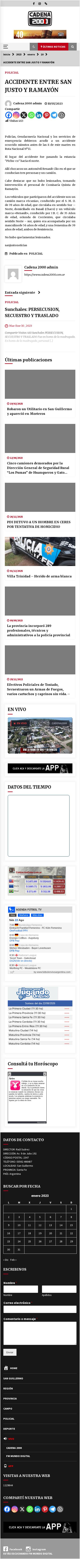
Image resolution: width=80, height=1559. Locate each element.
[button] (34, 47)
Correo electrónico (17, 1303)
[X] (23, 115)
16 (8, 1233)
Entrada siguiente (20, 292)
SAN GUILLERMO (13, 1378)
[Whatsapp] (31, 115)
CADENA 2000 (14, 1448)
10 (19, 1225)
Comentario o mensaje (20, 1319)
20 (50, 1233)
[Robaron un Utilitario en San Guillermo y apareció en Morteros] (40, 384)
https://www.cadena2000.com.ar (44, 274)
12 (40, 1225)
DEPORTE (9, 1428)
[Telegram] (54, 115)
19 (40, 1233)
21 (61, 1233)
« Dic (6, 1259)
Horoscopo (41, 1122)
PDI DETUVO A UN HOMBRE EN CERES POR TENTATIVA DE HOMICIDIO (38, 524)
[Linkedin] (39, 115)
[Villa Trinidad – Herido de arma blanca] (40, 551)
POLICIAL (12, 72)
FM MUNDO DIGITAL (18, 1456)
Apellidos (46, 1295)
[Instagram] (16, 115)
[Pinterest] (46, 115)
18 (29, 1233)
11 (29, 1225)
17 (19, 1233)
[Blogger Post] (61, 115)
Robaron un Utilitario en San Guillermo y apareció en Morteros (39, 411)
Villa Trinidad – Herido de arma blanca (39, 576)
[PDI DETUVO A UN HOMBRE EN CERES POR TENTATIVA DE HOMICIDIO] (40, 497)
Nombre (10, 1283)
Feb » (13, 1259)
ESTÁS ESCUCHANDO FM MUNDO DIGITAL (27, 1553)
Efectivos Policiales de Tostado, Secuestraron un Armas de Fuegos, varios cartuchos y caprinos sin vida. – (38, 689)
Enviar (9, 1352)
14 (61, 1225)
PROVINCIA (10, 1398)
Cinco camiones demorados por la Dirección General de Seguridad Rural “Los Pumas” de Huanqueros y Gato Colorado (38, 468)
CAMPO (7, 1408)
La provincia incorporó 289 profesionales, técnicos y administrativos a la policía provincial (38, 630)
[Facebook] (8, 115)
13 (50, 1225)
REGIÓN (8, 1388)
